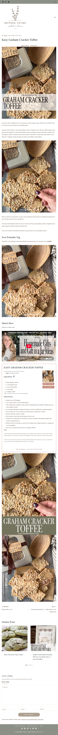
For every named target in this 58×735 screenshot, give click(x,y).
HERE (50, 241)
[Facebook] (3, 2)
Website (42, 709)
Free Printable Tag (11, 237)
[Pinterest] (27, 728)
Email (23, 709)
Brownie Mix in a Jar (7, 608)
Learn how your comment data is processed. (32, 719)
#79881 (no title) (20, 726)
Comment (5, 687)
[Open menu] (54, 17)
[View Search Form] (55, 2)
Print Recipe (34, 45)
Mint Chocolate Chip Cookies (13, 654)
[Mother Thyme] (15, 17)
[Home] (2, 35)
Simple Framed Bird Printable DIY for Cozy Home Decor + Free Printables (42, 657)
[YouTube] (33, 728)
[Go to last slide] (4, 644)
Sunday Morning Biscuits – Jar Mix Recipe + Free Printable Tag (43, 609)
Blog (41, 726)
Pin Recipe (48, 387)
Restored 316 (39, 732)
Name (4, 709)
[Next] (54, 644)
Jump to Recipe (25, 45)
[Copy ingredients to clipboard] (14, 376)
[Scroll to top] (54, 729)
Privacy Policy (32, 726)
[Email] (36, 728)
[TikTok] (30, 728)
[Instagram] (8, 2)
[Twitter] (6, 2)
